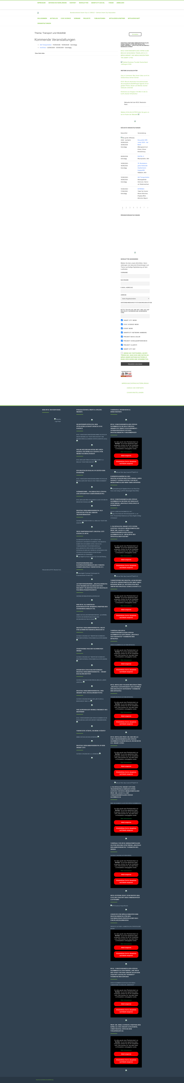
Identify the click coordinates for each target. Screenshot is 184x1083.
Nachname (125, 280)
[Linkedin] (144, 7)
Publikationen (99, 18)
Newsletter (83, 3)
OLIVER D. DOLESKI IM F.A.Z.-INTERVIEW (87, 754)
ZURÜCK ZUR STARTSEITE (135, 388)
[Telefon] (125, 7)
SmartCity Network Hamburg (135, 332)
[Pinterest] (101, 53)
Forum (111, 3)
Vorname (124, 272)
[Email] (116, 53)
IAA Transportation (45, 45)
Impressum (41, 3)
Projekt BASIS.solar (131, 336)
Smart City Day (129, 349)
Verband (77, 18)
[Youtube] (136, 7)
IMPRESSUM (126, 383)
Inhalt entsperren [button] (126, 455)
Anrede (124, 295)
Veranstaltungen (44, 23)
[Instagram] (140, 7)
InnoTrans (43, 47)
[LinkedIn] (108, 53)
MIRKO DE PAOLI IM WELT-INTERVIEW (86, 737)
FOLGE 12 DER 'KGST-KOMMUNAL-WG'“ (121, 511)
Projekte (86, 18)
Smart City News (130, 320)
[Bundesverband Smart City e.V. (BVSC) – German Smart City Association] (92, 12)
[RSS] (148, 7)
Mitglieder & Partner (117, 18)
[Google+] (104, 53)
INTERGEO (141, 189)
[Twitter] (132, 7)
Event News (128, 328)
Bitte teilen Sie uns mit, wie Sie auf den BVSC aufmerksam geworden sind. (135, 311)
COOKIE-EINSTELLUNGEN (135, 392)
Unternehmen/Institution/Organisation (136, 302)
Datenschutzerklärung (57, 3)
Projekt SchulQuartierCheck (135, 341)
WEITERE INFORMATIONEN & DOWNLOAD (88, 596)
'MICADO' (87, 550)
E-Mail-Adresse (127, 287)
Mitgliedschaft (134, 18)
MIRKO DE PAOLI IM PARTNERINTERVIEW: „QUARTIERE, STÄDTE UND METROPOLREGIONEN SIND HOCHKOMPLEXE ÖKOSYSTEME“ (91, 617)
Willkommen (42, 18)
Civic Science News (131, 324)
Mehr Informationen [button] (126, 452)
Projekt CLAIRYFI (130, 345)
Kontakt (73, 3)
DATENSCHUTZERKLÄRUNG (140, 383)
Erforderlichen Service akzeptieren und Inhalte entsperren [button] (126, 462)
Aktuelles (54, 18)
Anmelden (120, 3)
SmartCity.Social (98, 3)
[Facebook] (128, 7)
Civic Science (66, 18)
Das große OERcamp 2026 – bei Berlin (143, 142)
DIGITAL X (141, 156)
